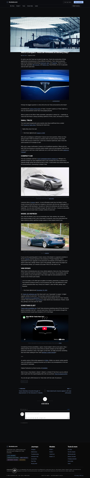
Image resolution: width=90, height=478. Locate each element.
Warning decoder (72, 454)
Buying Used (34, 463)
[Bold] (26, 418)
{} (42, 417)
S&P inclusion (36, 64)
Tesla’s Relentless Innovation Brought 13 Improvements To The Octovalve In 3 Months (31, 391)
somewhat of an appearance (31, 298)
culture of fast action (35, 108)
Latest (36, 5)
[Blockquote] (37, 418)
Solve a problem (78, 2)
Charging (33, 449)
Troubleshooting (35, 454)
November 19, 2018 (42, 290)
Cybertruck (43, 63)
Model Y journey (76, 5)
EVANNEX (44, 368)
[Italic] (28, 418)
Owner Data (30, 5)
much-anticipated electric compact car (48, 158)
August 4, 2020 (41, 133)
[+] (44, 417)
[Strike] (32, 418)
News (22, 50)
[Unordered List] (36, 418)
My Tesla (12, 5)
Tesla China (51, 198)
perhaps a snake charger (48, 352)
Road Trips (33, 461)
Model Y (18, 5)
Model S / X (52, 456)
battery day (24, 381)
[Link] (41, 418)
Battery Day (46, 64)
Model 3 (51, 451)
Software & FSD (34, 456)
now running (39, 299)
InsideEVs (47, 253)
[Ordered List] (34, 418)
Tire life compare (71, 451)
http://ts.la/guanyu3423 (61, 374)
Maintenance (34, 451)
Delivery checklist (72, 456)
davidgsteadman (56, 101)
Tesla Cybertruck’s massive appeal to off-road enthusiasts (59, 391)
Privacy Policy (79, 475)
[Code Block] (39, 418)
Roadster (54, 63)
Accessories (34, 458)
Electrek (27, 259)
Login (68, 409)
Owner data (70, 461)
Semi (48, 63)
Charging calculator (72, 458)
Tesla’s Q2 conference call (30, 294)
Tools (24, 5)
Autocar (33, 202)
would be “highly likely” (30, 125)
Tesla (25, 50)
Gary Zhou (24, 55)
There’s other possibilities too (28, 308)
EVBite (60, 343)
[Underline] (30, 418)
